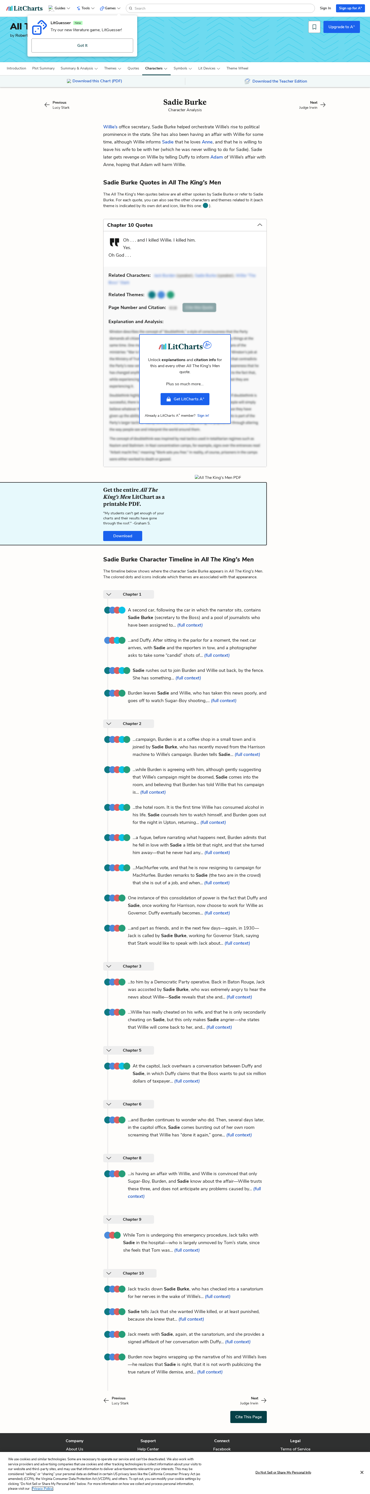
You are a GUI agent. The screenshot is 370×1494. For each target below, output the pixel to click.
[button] (16, 68)
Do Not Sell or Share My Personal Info (283, 1472)
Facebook (222, 1449)
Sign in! (203, 415)
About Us (74, 1449)
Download (122, 536)
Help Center (148, 1449)
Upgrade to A (341, 27)
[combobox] (224, 8)
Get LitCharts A (189, 399)
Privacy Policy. (42, 1488)
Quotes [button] (133, 68)
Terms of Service (295, 1449)
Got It (82, 45)
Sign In (325, 8)
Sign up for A (350, 8)
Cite (199, 307)
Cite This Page (248, 1417)
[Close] (361, 1472)
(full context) (190, 625)
